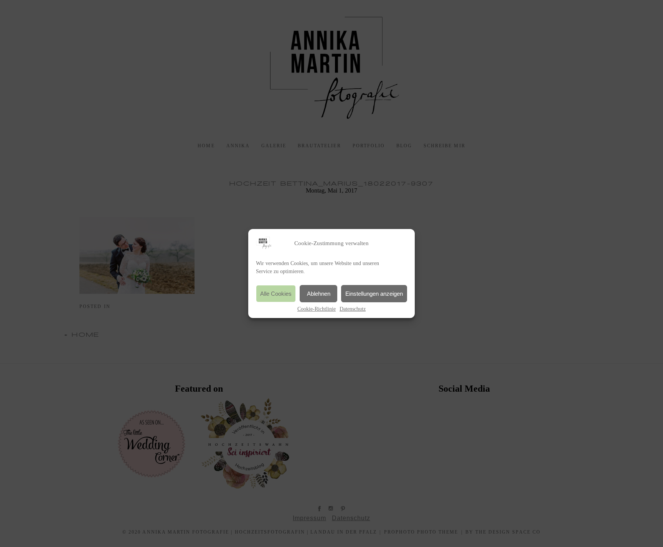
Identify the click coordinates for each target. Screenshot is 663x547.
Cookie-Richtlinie (316, 309)
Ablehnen (318, 293)
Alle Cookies (276, 293)
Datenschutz (353, 309)
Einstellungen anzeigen (374, 293)
